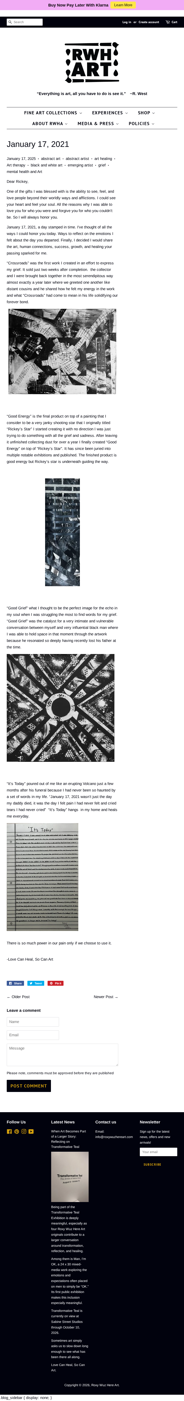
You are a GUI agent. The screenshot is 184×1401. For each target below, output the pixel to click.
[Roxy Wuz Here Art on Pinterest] (16, 1132)
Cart (174, 22)
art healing (103, 159)
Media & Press (97, 123)
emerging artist (80, 165)
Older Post (21, 997)
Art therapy (16, 165)
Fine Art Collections (51, 113)
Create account (149, 22)
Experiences (108, 113)
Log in (127, 22)
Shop (145, 113)
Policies (140, 123)
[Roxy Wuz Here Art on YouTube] (31, 1132)
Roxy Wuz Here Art (105, 1385)
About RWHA (48, 123)
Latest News (63, 1122)
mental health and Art (24, 172)
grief (102, 165)
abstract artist (77, 159)
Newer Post (103, 997)
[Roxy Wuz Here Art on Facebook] (9, 1132)
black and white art (46, 165)
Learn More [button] (123, 5)
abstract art (50, 159)
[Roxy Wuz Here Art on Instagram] (23, 1132)
